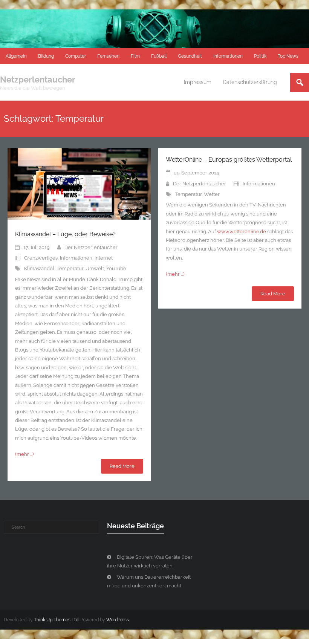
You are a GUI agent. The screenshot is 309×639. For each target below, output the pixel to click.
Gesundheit (190, 56)
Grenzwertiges (41, 258)
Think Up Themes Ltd (56, 619)
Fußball (159, 56)
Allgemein (16, 56)
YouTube (116, 268)
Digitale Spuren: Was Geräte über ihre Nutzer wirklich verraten (150, 561)
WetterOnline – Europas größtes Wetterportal (229, 159)
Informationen (228, 56)
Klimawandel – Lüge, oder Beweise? (65, 234)
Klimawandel (39, 268)
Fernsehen (108, 56)
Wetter (212, 194)
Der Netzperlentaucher (91, 247)
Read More (122, 466)
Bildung (46, 56)
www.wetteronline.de (241, 231)
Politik (260, 56)
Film (135, 56)
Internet (104, 258)
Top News (288, 56)
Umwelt (95, 268)
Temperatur (70, 268)
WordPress (117, 619)
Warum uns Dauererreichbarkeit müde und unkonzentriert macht (149, 581)
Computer (75, 56)
